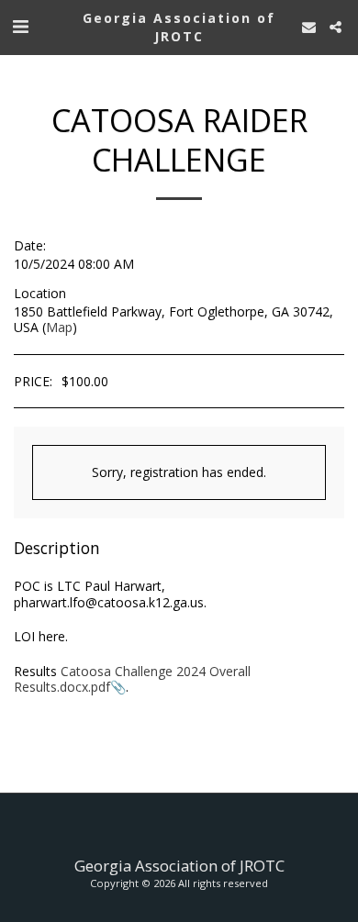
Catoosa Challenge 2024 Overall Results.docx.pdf (132, 679)
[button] (20, 26)
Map (59, 327)
